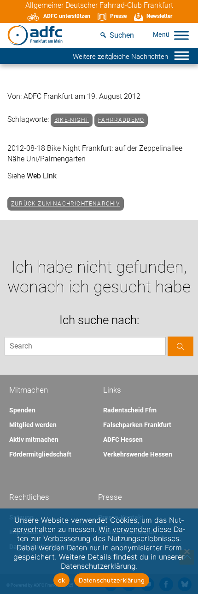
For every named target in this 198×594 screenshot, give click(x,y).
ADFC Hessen (123, 439)
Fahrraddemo (121, 120)
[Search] (180, 346)
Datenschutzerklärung (112, 580)
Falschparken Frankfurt (137, 424)
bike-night (71, 120)
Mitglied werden (33, 424)
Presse (118, 16)
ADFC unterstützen (66, 16)
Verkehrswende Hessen (137, 454)
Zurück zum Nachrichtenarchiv (65, 203)
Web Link (42, 175)
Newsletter (159, 16)
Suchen (122, 35)
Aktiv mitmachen (33, 439)
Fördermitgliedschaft (40, 454)
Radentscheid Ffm (130, 410)
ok (61, 580)
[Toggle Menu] (181, 35)
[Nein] (186, 551)
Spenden (22, 410)
